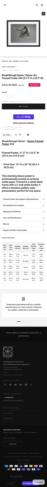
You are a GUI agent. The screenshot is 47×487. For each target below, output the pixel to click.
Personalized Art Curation (13, 205)
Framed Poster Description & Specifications (20, 199)
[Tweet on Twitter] (24, 134)
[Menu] (5, 5)
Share (8, 135)
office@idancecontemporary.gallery (13, 400)
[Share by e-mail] (28, 134)
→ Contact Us (8, 397)
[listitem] (5, 385)
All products (11, 67)
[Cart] (42, 5)
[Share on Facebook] (16, 134)
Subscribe (12, 444)
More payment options (23, 123)
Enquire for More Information (15, 230)
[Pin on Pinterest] (20, 134)
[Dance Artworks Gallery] (23, 352)
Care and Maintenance (12, 218)
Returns (6, 224)
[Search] (37, 5)
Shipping (12, 101)
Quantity (4, 92)
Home (3, 67)
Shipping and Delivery (12, 212)
